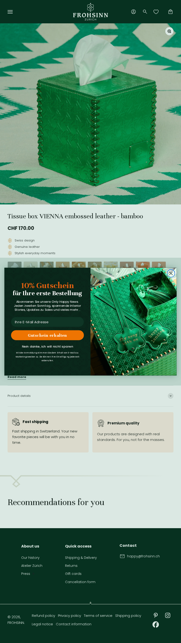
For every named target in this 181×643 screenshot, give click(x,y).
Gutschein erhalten (47, 335)
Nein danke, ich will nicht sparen (47, 346)
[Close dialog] (171, 273)
